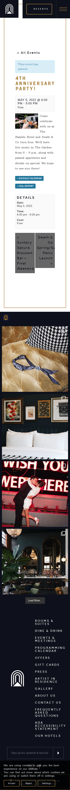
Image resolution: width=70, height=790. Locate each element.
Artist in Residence (46, 680)
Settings (46, 783)
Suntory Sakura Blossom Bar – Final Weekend (25, 253)
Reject (28, 783)
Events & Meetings (45, 639)
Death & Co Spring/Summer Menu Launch (46, 250)
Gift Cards (47, 665)
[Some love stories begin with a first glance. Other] (35, 494)
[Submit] (58, 753)
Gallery (44, 688)
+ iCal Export (25, 186)
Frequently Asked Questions (48, 712)
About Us (45, 695)
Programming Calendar (50, 649)
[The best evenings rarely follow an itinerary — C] (35, 426)
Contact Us (48, 702)
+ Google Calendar (29, 178)
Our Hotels (48, 736)
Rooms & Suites (44, 622)
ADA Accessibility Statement (50, 726)
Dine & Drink (49, 631)
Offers (42, 658)
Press (41, 671)
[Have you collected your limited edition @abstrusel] (35, 359)
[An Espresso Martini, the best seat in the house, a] (35, 561)
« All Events (28, 53)
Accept (11, 783)
